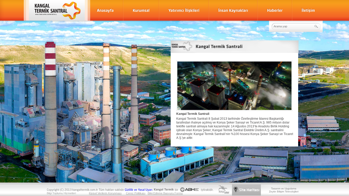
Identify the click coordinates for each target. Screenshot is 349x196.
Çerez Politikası (135, 193)
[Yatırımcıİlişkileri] (183, 10)
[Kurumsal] (141, 10)
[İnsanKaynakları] (233, 10)
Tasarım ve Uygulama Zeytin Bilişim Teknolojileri (283, 190)
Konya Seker (223, 189)
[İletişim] (308, 10)
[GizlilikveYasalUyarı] (138, 189)
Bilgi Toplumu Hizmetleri (61, 193)
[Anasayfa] (105, 10)
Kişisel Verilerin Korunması (105, 193)
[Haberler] (275, 10)
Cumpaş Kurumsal (234, 96)
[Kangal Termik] (55, 10)
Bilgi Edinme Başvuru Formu (165, 193)
